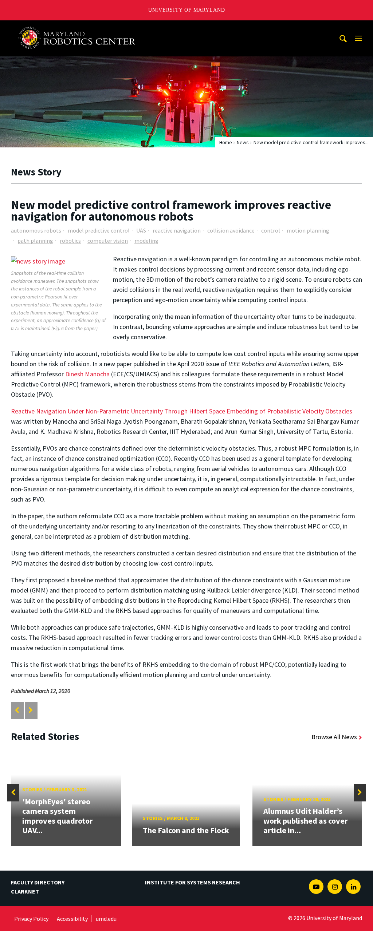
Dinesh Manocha (87, 374)
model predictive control (99, 230)
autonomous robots (36, 230)
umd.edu (106, 918)
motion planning (308, 230)
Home (225, 142)
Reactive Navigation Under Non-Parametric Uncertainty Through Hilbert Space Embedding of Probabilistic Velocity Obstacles (181, 411)
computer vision (107, 240)
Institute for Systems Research (192, 882)
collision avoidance (231, 230)
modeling (146, 240)
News (243, 142)
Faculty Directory (37, 882)
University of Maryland (186, 10)
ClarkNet (25, 891)
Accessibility (72, 918)
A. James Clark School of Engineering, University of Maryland (79, 27)
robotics (70, 240)
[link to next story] (30, 710)
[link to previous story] (17, 710)
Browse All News (334, 737)
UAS (141, 230)
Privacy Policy (31, 918)
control (270, 230)
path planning (35, 240)
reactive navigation (177, 230)
